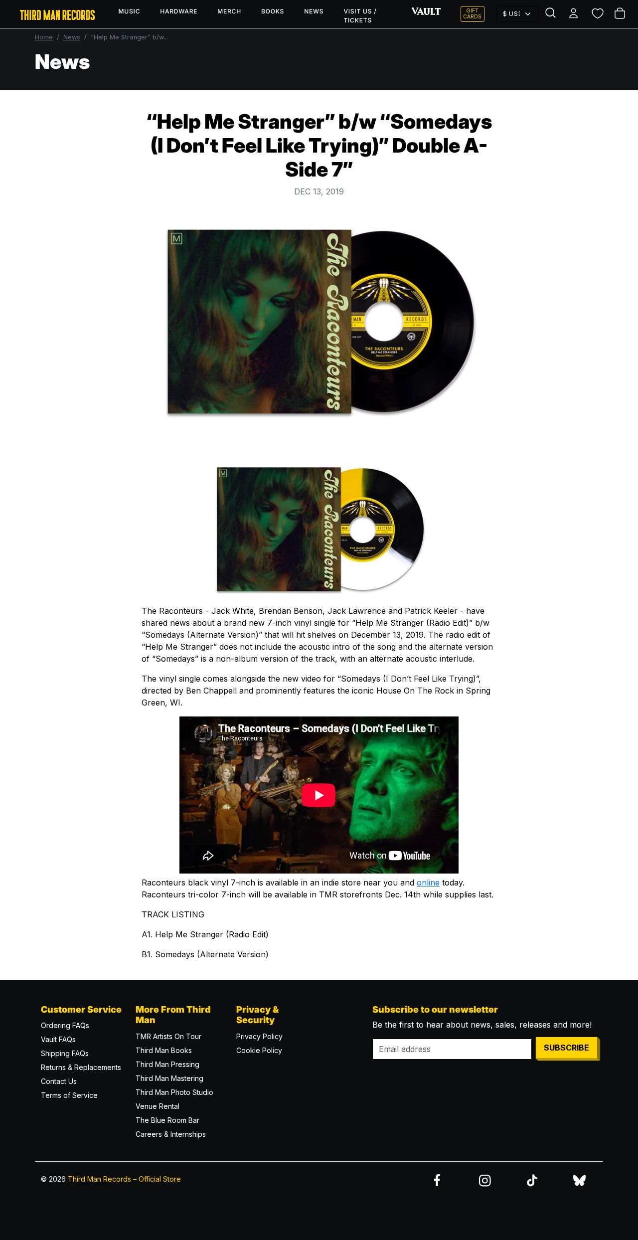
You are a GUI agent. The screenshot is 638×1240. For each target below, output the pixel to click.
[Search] (551, 14)
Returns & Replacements (81, 1067)
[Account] (574, 14)
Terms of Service (69, 1095)
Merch (229, 11)
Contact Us (59, 1081)
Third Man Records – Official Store (124, 1179)
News (313, 11)
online (428, 882)
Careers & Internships (171, 1134)
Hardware (178, 11)
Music (130, 11)
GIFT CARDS (472, 13)
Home (44, 37)
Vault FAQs (58, 1039)
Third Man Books (164, 1050)
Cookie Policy (259, 1050)
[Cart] (621, 14)
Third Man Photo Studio (174, 1092)
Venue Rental (157, 1106)
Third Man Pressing (167, 1064)
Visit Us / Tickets (359, 15)
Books (272, 11)
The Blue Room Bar (167, 1120)
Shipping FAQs (65, 1053)
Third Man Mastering (169, 1078)
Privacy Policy (259, 1036)
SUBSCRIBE (566, 1048)
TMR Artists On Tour (168, 1036)
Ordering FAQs (65, 1025)
